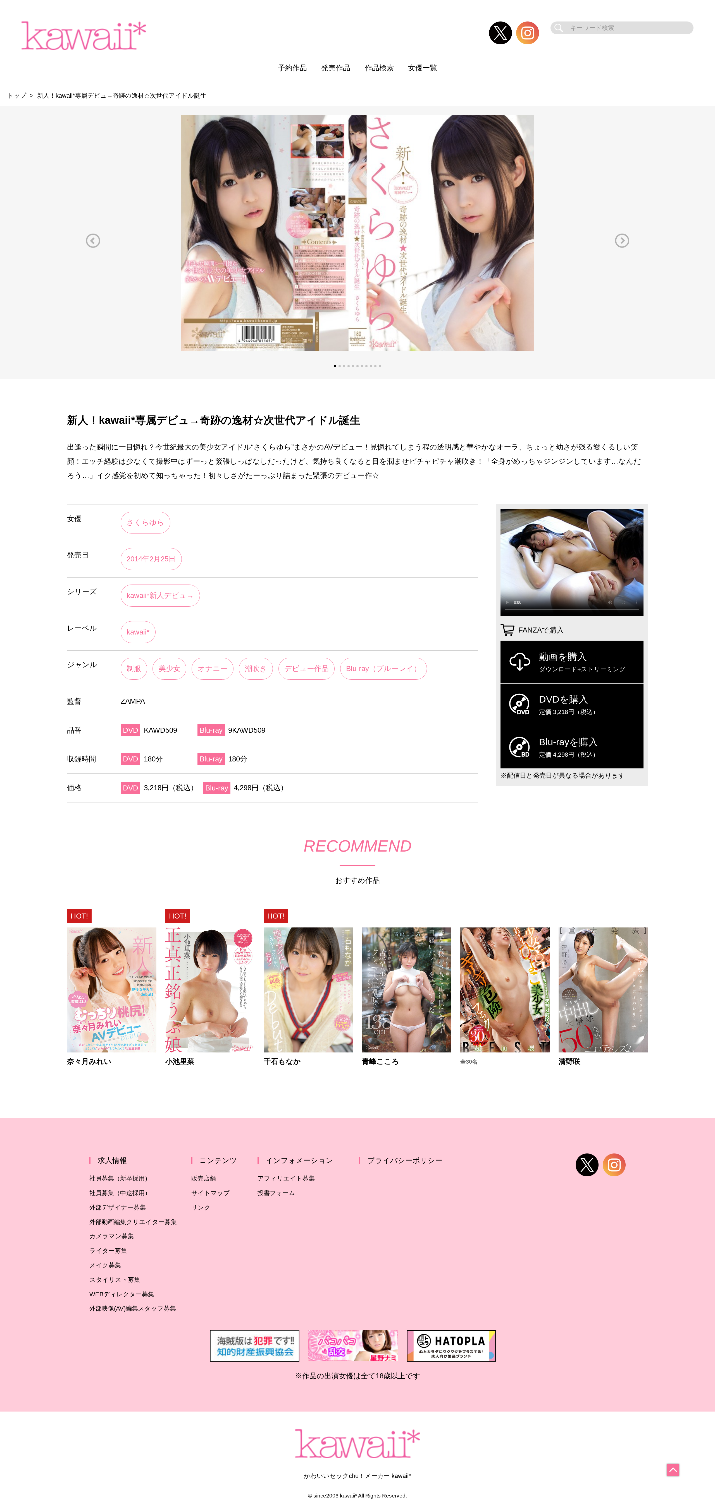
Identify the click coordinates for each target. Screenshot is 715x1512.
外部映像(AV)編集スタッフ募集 (132, 1308)
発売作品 (335, 68)
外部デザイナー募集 (117, 1207)
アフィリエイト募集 (286, 1178)
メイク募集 (105, 1265)
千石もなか (282, 1061)
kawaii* (138, 632)
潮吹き (256, 668)
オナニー (213, 668)
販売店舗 (203, 1178)
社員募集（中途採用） (120, 1192)
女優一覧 (422, 68)
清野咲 (569, 1061)
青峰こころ (380, 1061)
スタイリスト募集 (114, 1279)
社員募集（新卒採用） (120, 1178)
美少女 (169, 668)
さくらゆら (145, 522)
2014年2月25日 (151, 559)
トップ (17, 95)
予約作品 (292, 68)
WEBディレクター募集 (121, 1294)
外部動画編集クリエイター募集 (133, 1221)
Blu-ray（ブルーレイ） (383, 668)
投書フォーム (276, 1192)
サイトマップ (210, 1192)
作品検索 (379, 68)
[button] (93, 241)
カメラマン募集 (111, 1236)
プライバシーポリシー (405, 1160)
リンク (201, 1207)
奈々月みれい (89, 1061)
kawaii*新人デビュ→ (160, 595)
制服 (134, 668)
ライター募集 (108, 1250)
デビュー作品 (306, 668)
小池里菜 (179, 1061)
